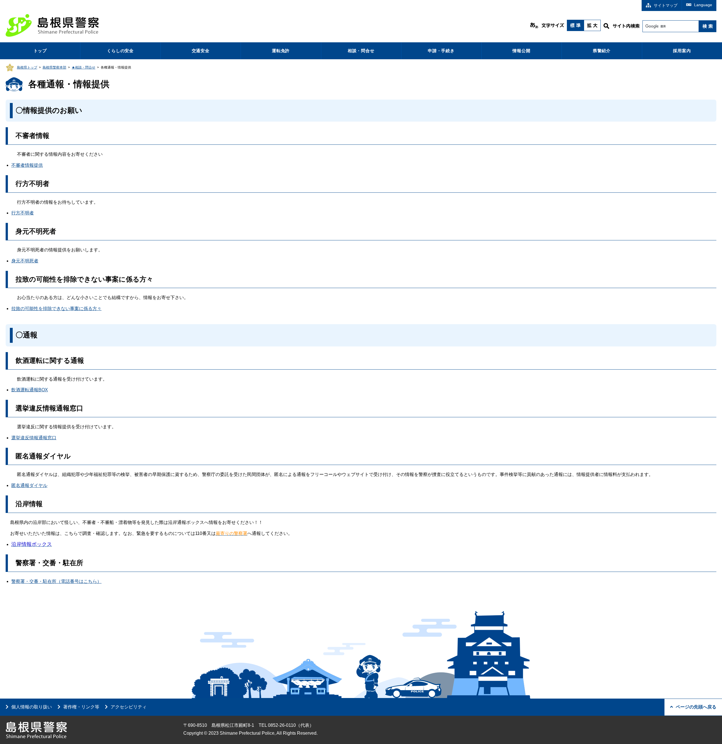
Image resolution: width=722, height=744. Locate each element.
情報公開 (521, 50)
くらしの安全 (120, 50)
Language (703, 5)
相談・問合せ (361, 50)
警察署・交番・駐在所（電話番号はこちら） (56, 581)
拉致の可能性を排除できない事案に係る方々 (56, 308)
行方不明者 (22, 212)
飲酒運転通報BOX (29, 389)
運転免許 (281, 50)
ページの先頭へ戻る (696, 707)
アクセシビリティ (129, 707)
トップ (40, 50)
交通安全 (201, 50)
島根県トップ (27, 67)
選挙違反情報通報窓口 (33, 437)
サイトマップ (665, 5)
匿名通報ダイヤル (29, 485)
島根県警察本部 (54, 67)
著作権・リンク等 (81, 707)
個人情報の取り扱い (31, 707)
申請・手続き (441, 50)
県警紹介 (602, 50)
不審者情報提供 (27, 165)
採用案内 (682, 50)
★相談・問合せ (83, 67)
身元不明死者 (24, 260)
